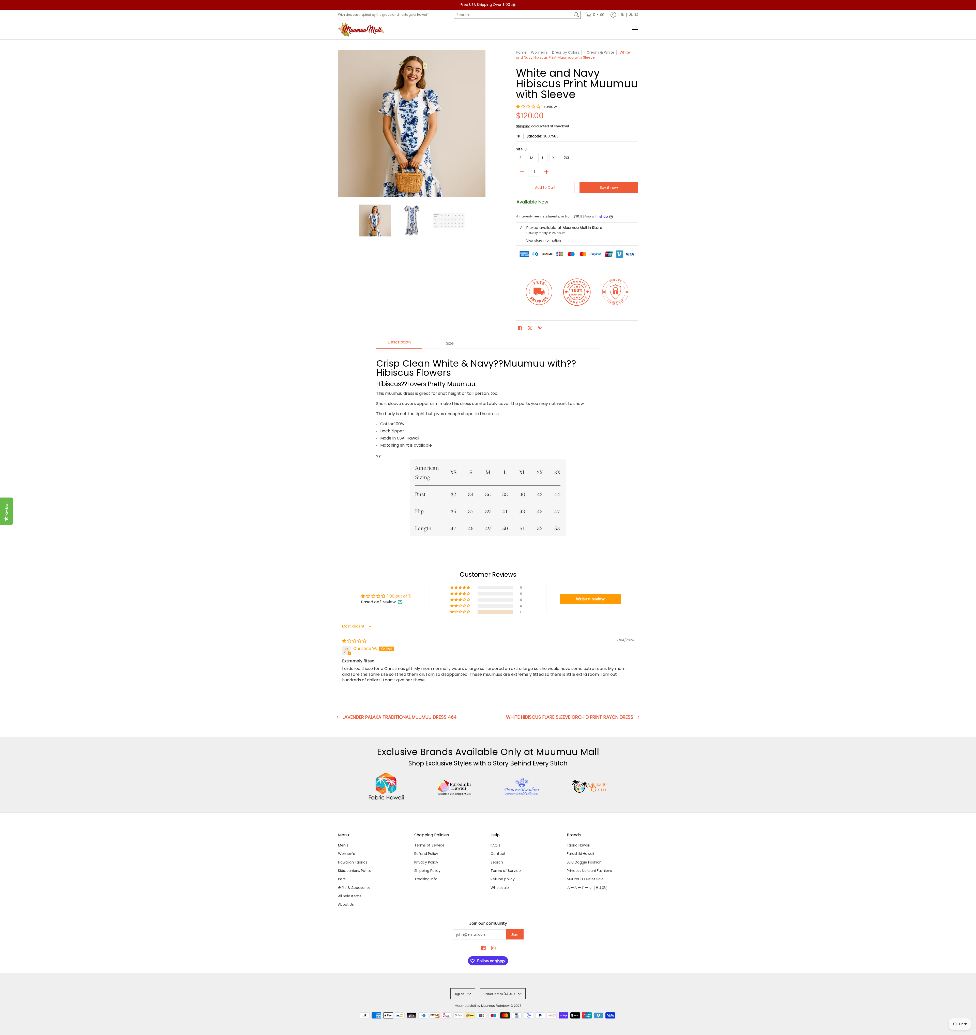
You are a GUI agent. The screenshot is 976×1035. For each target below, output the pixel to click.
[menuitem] (595, 15)
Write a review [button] (590, 599)
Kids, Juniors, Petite (354, 870)
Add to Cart (545, 187)
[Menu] (635, 29)
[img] (354, 641)
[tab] (399, 344)
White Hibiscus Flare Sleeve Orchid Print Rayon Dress (569, 717)
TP (518, 136)
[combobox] (513, 15)
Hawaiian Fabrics (352, 862)
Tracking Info (425, 879)
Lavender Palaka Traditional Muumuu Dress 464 (400, 717)
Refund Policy (426, 853)
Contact (498, 853)
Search (497, 862)
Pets (342, 879)
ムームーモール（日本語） (588, 887)
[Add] (546, 172)
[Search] (576, 15)
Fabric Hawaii (578, 845)
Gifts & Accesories (354, 887)
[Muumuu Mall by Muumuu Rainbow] (362, 29)
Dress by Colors (565, 52)
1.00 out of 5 (399, 596)
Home (521, 52)
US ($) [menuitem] (633, 14)
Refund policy (503, 879)
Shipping (523, 126)
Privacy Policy (426, 862)
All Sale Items (349, 896)
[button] (528, 106)
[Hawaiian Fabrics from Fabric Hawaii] (386, 786)
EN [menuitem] (622, 14)
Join (514, 934)
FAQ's (495, 845)
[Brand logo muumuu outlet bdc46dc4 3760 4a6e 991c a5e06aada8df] (589, 786)
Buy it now (609, 187)
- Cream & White (599, 52)
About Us (346, 904)
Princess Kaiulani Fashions (589, 870)
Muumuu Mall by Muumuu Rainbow (482, 1005)
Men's (343, 845)
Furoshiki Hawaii (580, 853)
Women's (346, 853)
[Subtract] (522, 172)
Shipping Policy (427, 870)
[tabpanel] (488, 446)
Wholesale (500, 887)
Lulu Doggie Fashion (584, 862)
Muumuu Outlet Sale (585, 879)
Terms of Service (429, 845)
